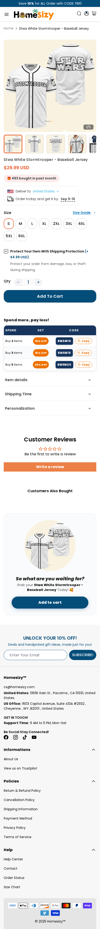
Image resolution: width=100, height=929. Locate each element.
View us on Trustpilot (20, 768)
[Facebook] (6, 737)
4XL (81, 223)
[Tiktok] (24, 737)
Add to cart (50, 602)
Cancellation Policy (19, 800)
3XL (69, 223)
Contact (10, 868)
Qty (7, 281)
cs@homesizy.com (19, 687)
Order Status (14, 877)
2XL (56, 223)
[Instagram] (15, 737)
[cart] (94, 14)
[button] (18, 282)
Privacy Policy (15, 827)
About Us (11, 759)
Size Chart (12, 887)
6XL (21, 236)
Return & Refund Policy (22, 790)
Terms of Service (17, 837)
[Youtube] (34, 737)
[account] (86, 13)
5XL (9, 236)
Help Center (13, 859)
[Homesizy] (34, 14)
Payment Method (18, 818)
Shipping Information (21, 809)
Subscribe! (82, 655)
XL (44, 223)
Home (8, 28)
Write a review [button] (50, 466)
